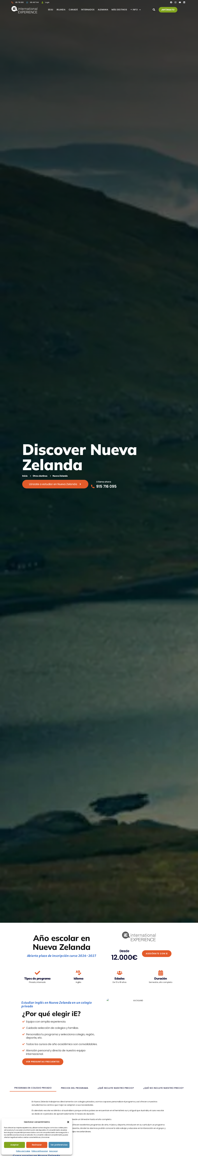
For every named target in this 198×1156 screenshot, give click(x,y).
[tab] (33, 1088)
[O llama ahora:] (93, 486)
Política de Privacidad (40, 1151)
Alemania (103, 9)
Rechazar (37, 1144)
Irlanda (61, 9)
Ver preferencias (59, 1144)
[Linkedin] (184, 2)
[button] (68, 1122)
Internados (87, 9)
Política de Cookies (23, 1151)
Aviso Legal (53, 1151)
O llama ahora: (103, 481)
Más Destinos (119, 9)
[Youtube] (180, 2)
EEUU (50, 9)
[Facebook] (171, 2)
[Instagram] (175, 2)
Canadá (73, 9)
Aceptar (14, 1144)
